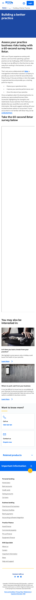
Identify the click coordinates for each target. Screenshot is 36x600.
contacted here (6, 113)
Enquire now (7, 442)
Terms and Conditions (9, 592)
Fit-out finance (7, 534)
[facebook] (21, 577)
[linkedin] (15, 577)
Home (4, 8)
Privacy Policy (19, 592)
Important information (9, 554)
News (4, 557)
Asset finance (6, 526)
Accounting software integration (13, 517)
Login (30, 3)
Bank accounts (7, 486)
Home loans (6, 482)
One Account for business (10, 506)
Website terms (27, 592)
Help (22, 3)
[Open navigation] (3, 3)
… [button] (10, 8)
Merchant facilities (8, 510)
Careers (4, 550)
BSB (24, 594)
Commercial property (9, 530)
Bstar (26, 71)
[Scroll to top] (30, 470)
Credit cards (6, 490)
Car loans (5, 497)
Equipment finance (8, 537)
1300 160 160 (7, 425)
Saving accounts (7, 494)
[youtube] (18, 577)
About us (5, 546)
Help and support (8, 561)
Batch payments (7, 514)
